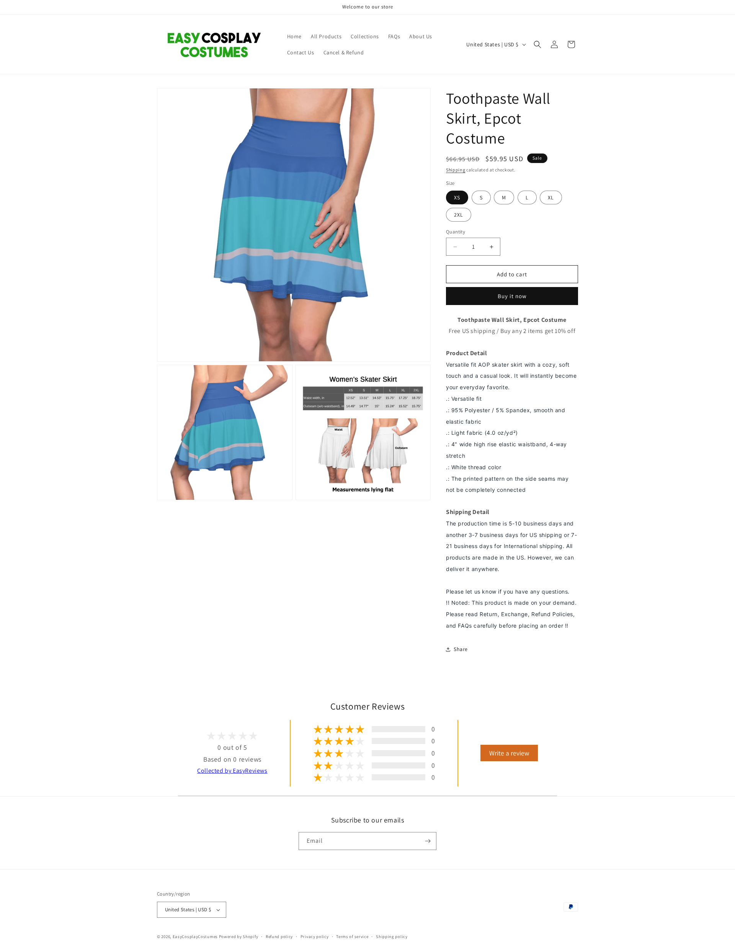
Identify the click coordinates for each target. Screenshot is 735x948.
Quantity (455, 231)
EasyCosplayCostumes (195, 936)
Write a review (509, 753)
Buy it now (512, 296)
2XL (458, 214)
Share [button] (461, 649)
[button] (537, 44)
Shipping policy (392, 936)
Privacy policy (315, 936)
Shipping (456, 170)
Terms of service (352, 936)
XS (457, 197)
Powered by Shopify (238, 936)
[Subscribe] (427, 841)
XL (551, 197)
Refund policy (279, 936)
